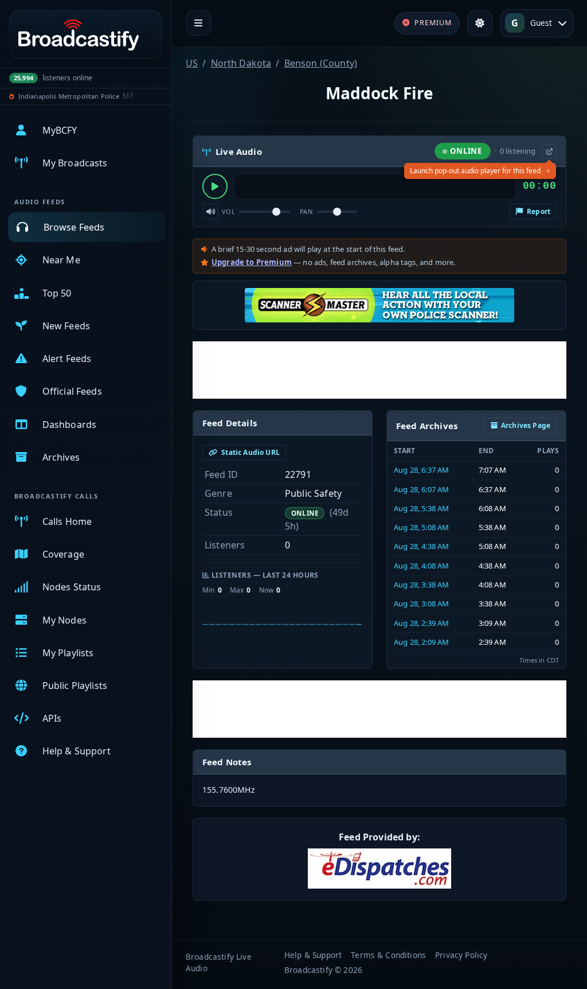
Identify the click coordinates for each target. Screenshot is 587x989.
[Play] (215, 186)
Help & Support (313, 954)
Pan (306, 211)
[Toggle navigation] (198, 23)
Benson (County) (320, 63)
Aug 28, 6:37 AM (421, 470)
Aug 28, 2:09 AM (421, 642)
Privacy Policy (461, 954)
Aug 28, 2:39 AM (421, 623)
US (192, 63)
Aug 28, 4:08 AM (421, 565)
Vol (228, 211)
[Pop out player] (549, 151)
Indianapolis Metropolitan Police (68, 96)
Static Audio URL (250, 452)
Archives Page (525, 425)
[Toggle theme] (479, 23)
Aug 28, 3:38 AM (421, 584)
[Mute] (210, 212)
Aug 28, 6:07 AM (421, 489)
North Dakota (241, 63)
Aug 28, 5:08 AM (421, 527)
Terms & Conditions (388, 954)
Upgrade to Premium (252, 262)
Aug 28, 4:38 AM (421, 546)
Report (537, 211)
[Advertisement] (379, 370)
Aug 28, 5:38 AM (421, 508)
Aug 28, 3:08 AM (421, 603)
